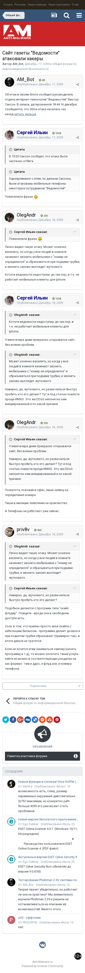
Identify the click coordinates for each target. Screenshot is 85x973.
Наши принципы (59, 4)
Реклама (20, 4)
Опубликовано (40, 84)
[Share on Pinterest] (57, 719)
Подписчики (38, 686)
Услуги (8, 4)
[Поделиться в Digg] (27, 719)
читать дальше (25, 114)
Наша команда (37, 4)
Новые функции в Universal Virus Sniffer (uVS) (48, 781)
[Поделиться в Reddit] (42, 719)
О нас (75, 4)
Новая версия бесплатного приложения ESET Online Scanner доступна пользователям (48, 819)
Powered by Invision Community (42, 966)
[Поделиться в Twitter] (5, 719)
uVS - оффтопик (29, 917)
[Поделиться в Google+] (20, 719)
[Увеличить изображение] (36, 196)
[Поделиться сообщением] (77, 84)
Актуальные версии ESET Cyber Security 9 (47, 857)
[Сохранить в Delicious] (35, 719)
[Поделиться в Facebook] (13, 719)
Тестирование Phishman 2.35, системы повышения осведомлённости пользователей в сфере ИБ (48, 880)
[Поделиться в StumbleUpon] (49, 719)
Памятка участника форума (27, 756)
